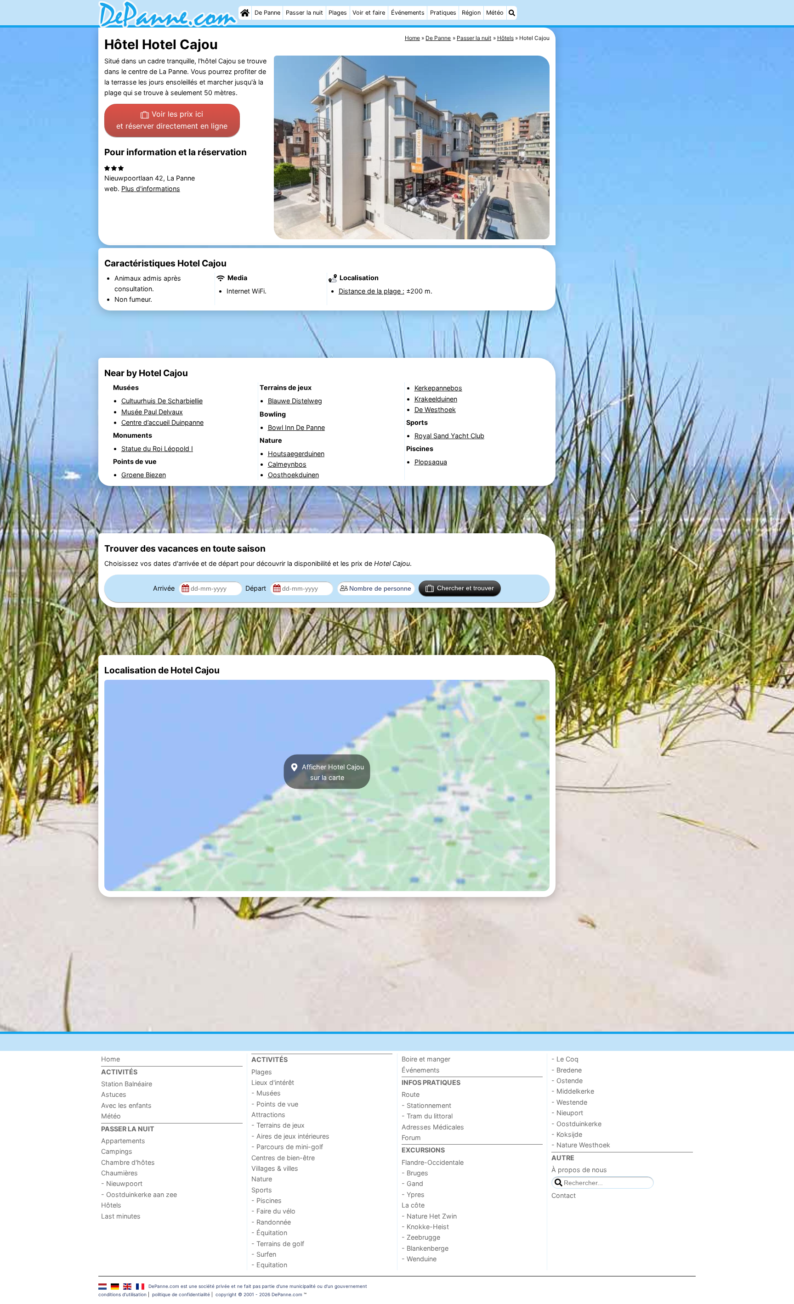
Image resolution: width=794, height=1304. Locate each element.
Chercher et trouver (465, 588)
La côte (413, 1205)
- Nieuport (567, 1113)
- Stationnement (426, 1105)
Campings (116, 1151)
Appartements (123, 1141)
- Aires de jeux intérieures (290, 1136)
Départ (256, 588)
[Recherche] (512, 13)
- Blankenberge (425, 1248)
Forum (411, 1137)
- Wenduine (419, 1259)
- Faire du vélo (273, 1211)
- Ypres (413, 1194)
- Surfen (263, 1254)
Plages (338, 12)
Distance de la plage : (371, 291)
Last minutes (121, 1216)
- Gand (412, 1183)
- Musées (266, 1093)
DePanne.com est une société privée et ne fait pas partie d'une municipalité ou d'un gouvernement (257, 1286)
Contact (563, 1195)
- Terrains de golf (277, 1244)
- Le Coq (564, 1059)
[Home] (244, 13)
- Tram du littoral (427, 1116)
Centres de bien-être (283, 1158)
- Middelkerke (572, 1091)
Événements (408, 12)
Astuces (113, 1094)
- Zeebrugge (421, 1237)
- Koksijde (566, 1134)
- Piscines (266, 1200)
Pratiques (443, 12)
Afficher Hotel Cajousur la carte (332, 771)
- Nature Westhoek (580, 1145)
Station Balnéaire (126, 1084)
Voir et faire (368, 12)
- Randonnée (271, 1222)
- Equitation (269, 1265)
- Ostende (567, 1080)
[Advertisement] (627, 239)
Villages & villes (274, 1168)
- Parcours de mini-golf (287, 1147)
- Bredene (566, 1070)
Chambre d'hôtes (128, 1162)
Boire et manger (426, 1059)
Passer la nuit (304, 12)
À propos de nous (579, 1170)
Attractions (268, 1114)
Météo (495, 12)
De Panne (267, 12)
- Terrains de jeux (278, 1125)
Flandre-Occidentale (433, 1162)
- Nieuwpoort (121, 1183)
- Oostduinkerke (576, 1124)
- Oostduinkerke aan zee (139, 1194)
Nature (261, 1179)
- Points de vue (274, 1104)
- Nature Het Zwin (429, 1216)
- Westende (569, 1102)
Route (411, 1094)
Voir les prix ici (171, 119)
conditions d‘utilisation (122, 1294)
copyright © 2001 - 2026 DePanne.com (259, 1294)
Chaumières (119, 1173)
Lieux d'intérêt (272, 1082)
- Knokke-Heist (425, 1227)
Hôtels (111, 1205)
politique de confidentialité (181, 1294)
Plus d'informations (150, 188)
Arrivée (164, 588)
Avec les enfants (126, 1105)
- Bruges (415, 1173)
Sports (261, 1190)
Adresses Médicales (433, 1127)
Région (471, 12)
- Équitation (269, 1232)
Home (110, 1059)
